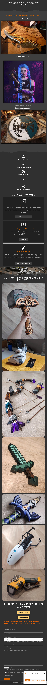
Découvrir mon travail (23, 56)
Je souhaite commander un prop (23, 216)
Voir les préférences (41, 680)
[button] (44, 673)
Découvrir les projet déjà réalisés (23, 263)
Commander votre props (23, 108)
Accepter (27, 680)
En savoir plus (23, 18)
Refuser (33, 680)
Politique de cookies (30, 682)
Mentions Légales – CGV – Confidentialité (19, 682)
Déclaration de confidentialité (38, 682)
